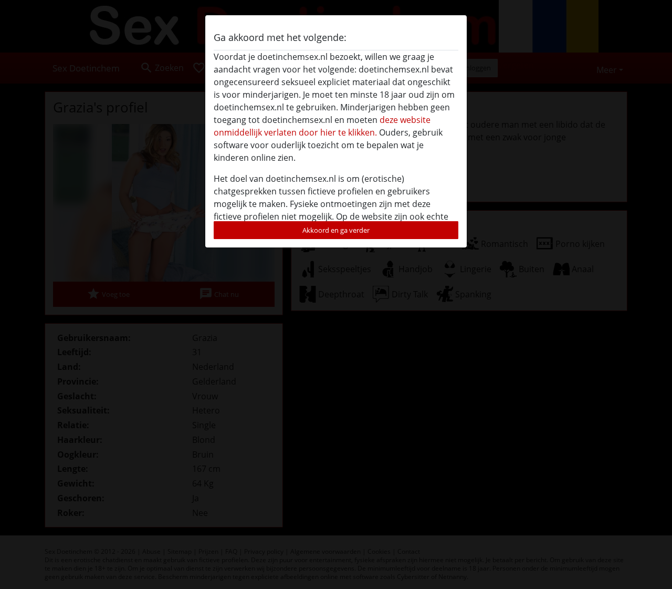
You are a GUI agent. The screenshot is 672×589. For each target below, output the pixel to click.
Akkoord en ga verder (336, 230)
